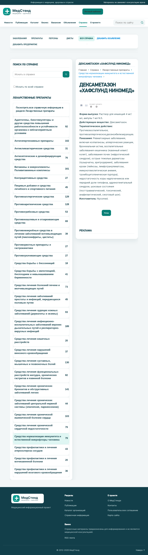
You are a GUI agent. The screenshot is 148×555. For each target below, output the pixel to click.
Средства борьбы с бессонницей (34, 263)
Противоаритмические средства (33, 204)
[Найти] (142, 22)
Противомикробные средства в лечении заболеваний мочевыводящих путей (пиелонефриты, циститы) (38, 233)
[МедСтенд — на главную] (19, 11)
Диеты (69, 38)
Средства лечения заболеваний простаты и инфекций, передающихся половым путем (37, 299)
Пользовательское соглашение (123, 510)
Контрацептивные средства (30, 178)
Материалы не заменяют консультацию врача (124, 2)
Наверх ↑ (140, 550)
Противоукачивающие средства (33, 255)
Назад (106, 213)
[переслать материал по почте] (87, 105)
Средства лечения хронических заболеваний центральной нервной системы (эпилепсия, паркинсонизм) (36, 403)
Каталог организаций (75, 510)
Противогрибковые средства (31, 211)
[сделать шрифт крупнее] (97, 107)
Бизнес (44, 22)
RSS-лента (70, 538)
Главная (83, 70)
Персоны (53, 38)
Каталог (34, 22)
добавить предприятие (25, 44)
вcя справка (86, 38)
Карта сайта (113, 515)
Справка (83, 22)
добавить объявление (108, 38)
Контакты (112, 505)
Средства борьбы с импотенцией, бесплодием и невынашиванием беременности (34, 274)
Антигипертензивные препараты (33, 140)
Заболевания (20, 38)
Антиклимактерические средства (34, 148)
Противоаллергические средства (34, 196)
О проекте (95, 22)
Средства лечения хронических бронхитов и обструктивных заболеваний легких (33, 389)
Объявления (70, 22)
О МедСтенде (114, 500)
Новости (8, 22)
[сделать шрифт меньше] (92, 107)
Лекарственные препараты (116, 70)
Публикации (21, 22)
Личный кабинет (92, 11)
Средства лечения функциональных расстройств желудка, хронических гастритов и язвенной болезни (36, 375)
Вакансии (56, 22)
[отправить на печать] (82, 105)
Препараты (37, 38)
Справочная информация (77, 515)
